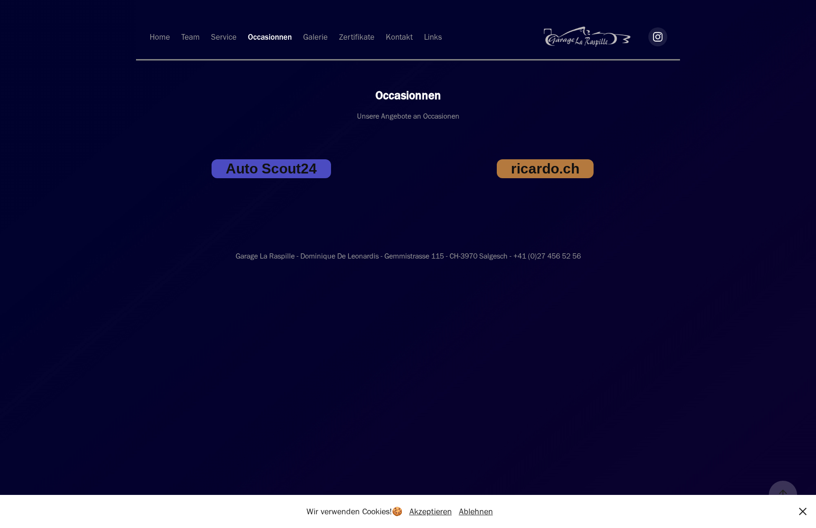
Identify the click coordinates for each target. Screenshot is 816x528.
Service (224, 37)
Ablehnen (476, 511)
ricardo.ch (545, 168)
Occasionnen (270, 37)
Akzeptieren (430, 511)
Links (433, 37)
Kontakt (399, 37)
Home (160, 37)
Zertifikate (356, 37)
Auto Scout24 (271, 168)
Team (190, 37)
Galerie (315, 37)
